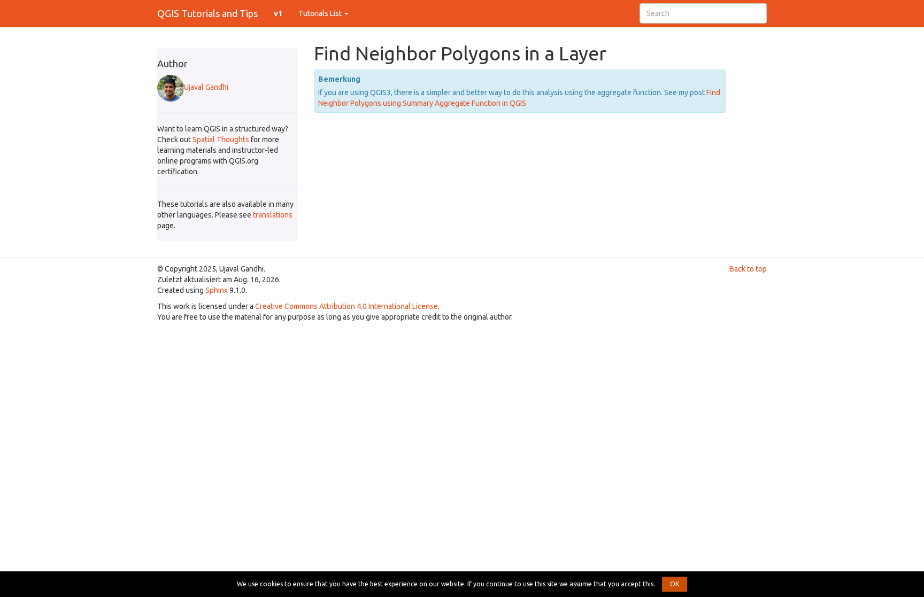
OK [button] (674, 583)
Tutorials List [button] (320, 13)
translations (272, 215)
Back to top (748, 269)
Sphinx (216, 290)
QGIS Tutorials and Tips (207, 13)
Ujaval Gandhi (206, 87)
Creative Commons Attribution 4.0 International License (346, 306)
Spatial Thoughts (220, 139)
